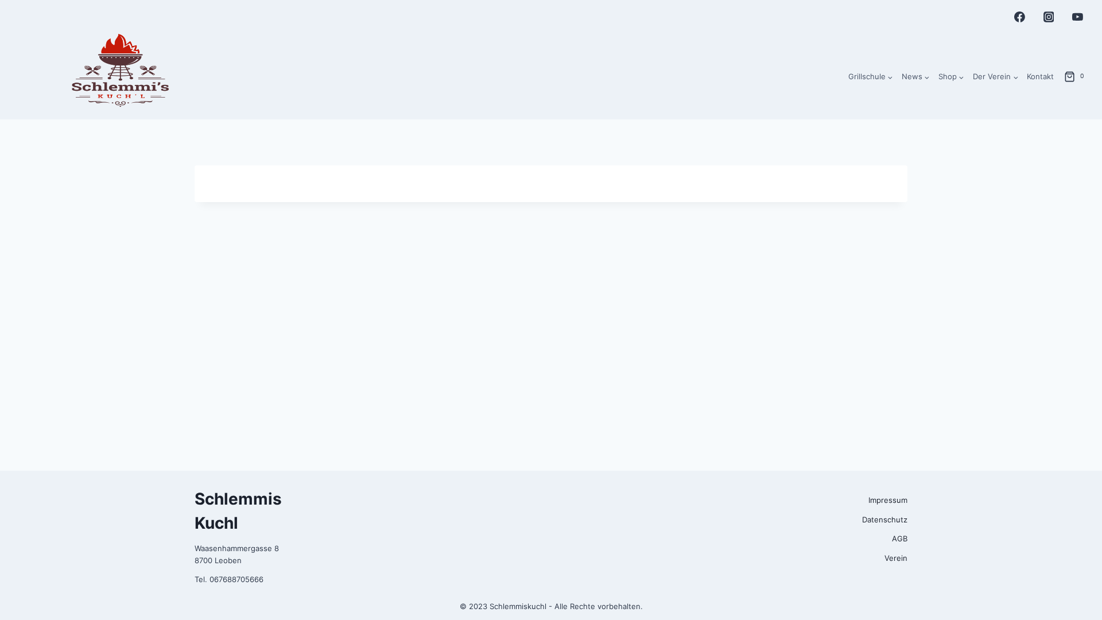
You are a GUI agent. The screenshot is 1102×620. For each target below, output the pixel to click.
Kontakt (1040, 76)
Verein (895, 558)
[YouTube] (1077, 17)
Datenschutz (884, 519)
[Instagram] (1049, 17)
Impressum (887, 500)
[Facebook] (1020, 17)
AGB (899, 538)
